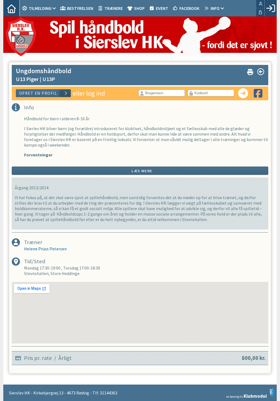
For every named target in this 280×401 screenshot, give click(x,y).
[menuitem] (11, 8)
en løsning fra (246, 395)
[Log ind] (270, 8)
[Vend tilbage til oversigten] (260, 72)
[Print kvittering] (250, 71)
